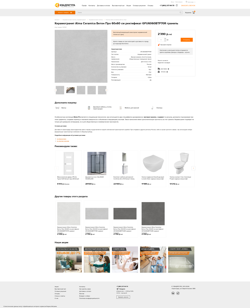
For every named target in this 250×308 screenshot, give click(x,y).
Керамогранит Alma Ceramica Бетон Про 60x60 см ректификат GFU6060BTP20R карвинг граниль (152, 230)
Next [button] (105, 56)
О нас (56, 298)
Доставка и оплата (103, 5)
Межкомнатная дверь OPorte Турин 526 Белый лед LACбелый (68, 178)
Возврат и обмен (84, 296)
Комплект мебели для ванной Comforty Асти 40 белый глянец (123, 178)
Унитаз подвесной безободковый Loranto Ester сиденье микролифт (153, 178)
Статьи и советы (60, 296)
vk (173, 293)
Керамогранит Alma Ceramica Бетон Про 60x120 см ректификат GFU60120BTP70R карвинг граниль (96, 230)
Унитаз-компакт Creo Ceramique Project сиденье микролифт (180, 178)
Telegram (122, 289)
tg (177, 293)
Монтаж (81, 293)
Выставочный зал (118, 5)
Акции (128, 5)
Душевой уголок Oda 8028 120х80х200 (94, 178)
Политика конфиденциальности (89, 298)
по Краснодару (61, 139)
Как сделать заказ (85, 289)
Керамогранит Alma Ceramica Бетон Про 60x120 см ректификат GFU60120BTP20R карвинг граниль (124, 230)
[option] (81, 56)
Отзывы (150, 5)
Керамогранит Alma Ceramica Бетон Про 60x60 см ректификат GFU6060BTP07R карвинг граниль (68, 230)
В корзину (186, 40)
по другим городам (63, 141)
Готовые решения (139, 5)
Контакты (92, 5)
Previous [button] (57, 56)
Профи (84, 5)
